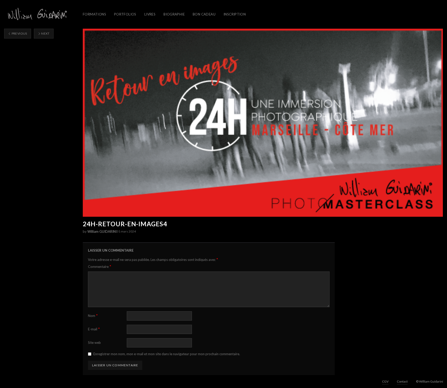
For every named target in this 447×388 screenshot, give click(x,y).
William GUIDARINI (102, 231)
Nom (93, 315)
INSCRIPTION (235, 14)
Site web (94, 342)
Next (45, 33)
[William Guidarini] (36, 14)
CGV (385, 381)
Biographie (174, 14)
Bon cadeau (204, 14)
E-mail (94, 329)
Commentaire (99, 266)
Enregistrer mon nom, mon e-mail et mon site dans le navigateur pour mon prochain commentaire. (166, 354)
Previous (19, 33)
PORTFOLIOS (125, 14)
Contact (402, 381)
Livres (149, 14)
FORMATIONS (94, 14)
